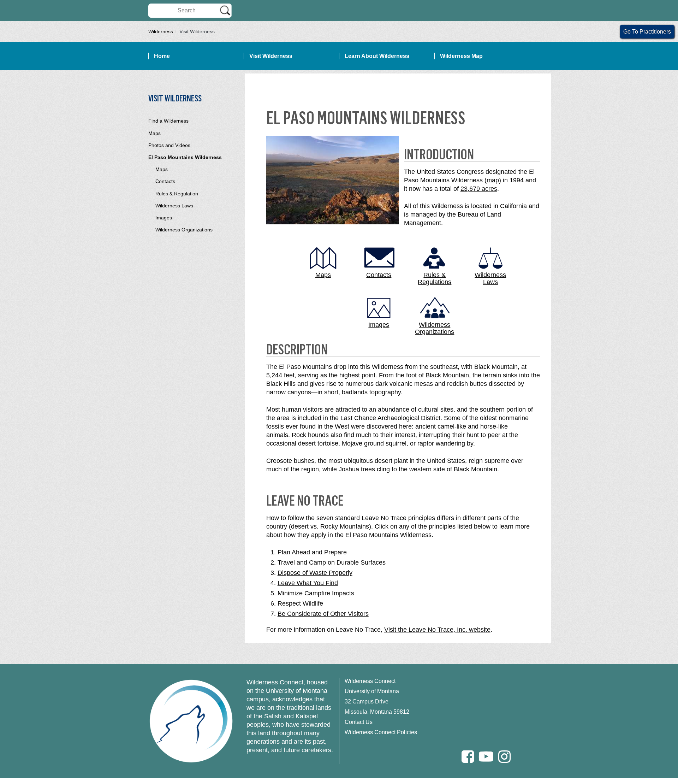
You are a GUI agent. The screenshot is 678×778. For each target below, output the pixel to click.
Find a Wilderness (168, 121)
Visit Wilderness (270, 56)
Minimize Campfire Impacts (316, 593)
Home (162, 56)
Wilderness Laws (174, 205)
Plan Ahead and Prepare (312, 552)
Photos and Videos (169, 145)
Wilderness (160, 31)
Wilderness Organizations (184, 229)
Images (163, 217)
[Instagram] (504, 756)
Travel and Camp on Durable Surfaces (332, 562)
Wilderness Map (461, 56)
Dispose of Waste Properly (315, 572)
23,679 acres (478, 188)
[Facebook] (468, 756)
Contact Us (359, 722)
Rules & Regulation (176, 193)
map (493, 180)
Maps (154, 133)
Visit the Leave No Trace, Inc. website (437, 629)
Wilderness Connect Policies (381, 732)
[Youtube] (486, 756)
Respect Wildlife (300, 603)
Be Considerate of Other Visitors (323, 613)
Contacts (165, 181)
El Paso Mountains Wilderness (185, 157)
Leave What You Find (308, 583)
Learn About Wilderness (377, 56)
